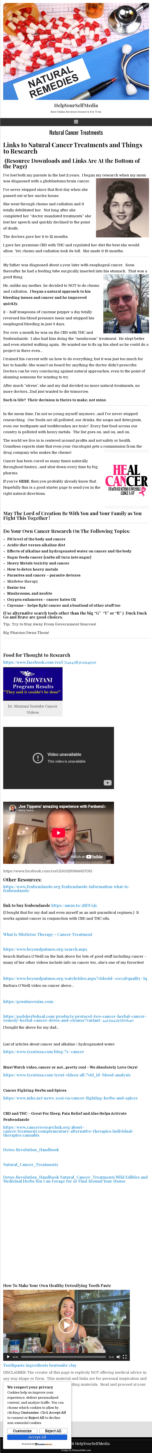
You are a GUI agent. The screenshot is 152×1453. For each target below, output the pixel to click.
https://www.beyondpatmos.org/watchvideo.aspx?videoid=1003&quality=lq (75, 978)
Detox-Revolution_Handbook (31, 1149)
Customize (22, 1431)
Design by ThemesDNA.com (76, 1450)
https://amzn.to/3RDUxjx (74, 905)
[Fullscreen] (125, 1357)
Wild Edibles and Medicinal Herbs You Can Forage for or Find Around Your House (75, 1179)
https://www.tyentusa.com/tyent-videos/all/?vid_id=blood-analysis (67, 1074)
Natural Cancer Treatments (76, 132)
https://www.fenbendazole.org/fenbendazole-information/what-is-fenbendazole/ (66, 888)
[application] (66, 1325)
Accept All (37, 1437)
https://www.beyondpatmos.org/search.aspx (45, 949)
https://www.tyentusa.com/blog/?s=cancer (43, 1051)
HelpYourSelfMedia (76, 105)
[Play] (8, 1357)
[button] (66, 1325)
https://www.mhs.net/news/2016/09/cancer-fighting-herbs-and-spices (70, 1098)
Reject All (53, 1431)
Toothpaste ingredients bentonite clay (40, 1365)
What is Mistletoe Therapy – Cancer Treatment (47, 934)
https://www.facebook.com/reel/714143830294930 (49, 662)
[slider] (63, 1357)
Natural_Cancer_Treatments (30, 1164)
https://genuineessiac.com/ (28, 1001)
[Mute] (118, 1357)
